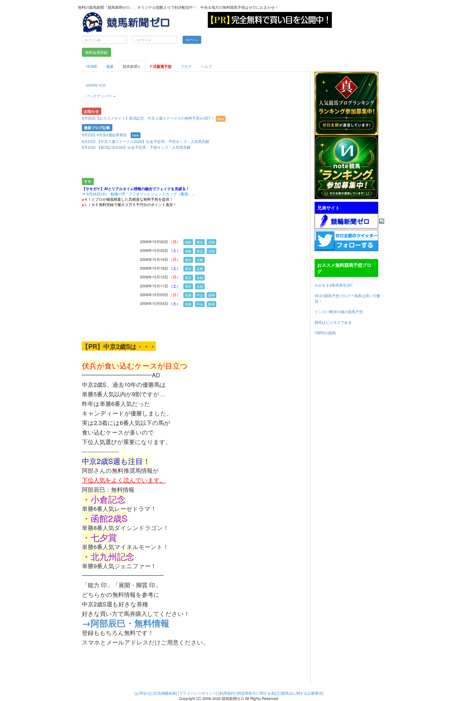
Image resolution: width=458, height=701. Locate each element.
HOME (91, 66)
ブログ (186, 66)
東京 (200, 242)
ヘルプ (206, 66)
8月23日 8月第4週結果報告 (104, 134)
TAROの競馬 (325, 332)
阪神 (211, 295)
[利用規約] (226, 693)
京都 (211, 242)
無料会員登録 (96, 52)
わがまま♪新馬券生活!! (334, 285)
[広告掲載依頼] (165, 693)
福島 (188, 242)
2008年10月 (96, 85)
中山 (200, 295)
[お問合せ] (143, 693)
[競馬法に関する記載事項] (301, 693)
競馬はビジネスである (333, 322)
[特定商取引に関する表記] (257, 693)
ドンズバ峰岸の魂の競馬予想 (339, 311)
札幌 (188, 295)
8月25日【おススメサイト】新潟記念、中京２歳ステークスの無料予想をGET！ (153, 118)
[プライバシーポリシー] (197, 693)
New (220, 118)
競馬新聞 (130, 66)
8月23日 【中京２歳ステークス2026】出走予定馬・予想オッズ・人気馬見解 (145, 141)
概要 (110, 66)
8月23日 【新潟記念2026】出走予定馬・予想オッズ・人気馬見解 (136, 147)
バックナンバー (99, 95)
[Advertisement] (174, 165)
